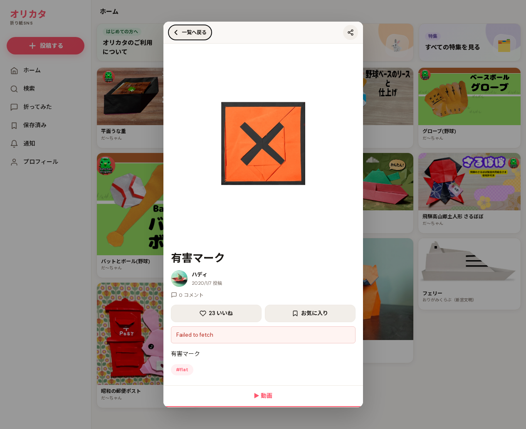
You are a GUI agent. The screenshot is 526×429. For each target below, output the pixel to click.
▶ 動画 (263, 395)
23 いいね (221, 313)
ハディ (199, 274)
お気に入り (314, 313)
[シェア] (350, 32)
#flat (182, 369)
